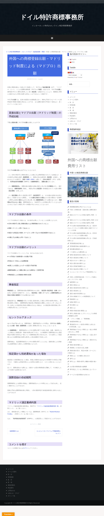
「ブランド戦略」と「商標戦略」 (80, 319)
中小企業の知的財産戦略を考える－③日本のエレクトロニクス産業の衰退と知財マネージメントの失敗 (83, 228)
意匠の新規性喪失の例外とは (79, 288)
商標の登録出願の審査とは (78, 310)
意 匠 (72, 107)
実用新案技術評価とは (77, 243)
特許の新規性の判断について (79, 258)
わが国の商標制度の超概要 (78, 366)
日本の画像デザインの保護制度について (82, 296)
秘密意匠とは (14, 431)
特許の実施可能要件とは (77, 266)
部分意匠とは (74, 305)
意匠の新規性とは (75, 291)
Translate (80, 77)
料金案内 (72, 116)
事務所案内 (73, 113)
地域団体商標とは (75, 321)
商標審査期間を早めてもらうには (80, 207)
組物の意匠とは (75, 302)
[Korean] (73, 72)
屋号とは (72, 358)
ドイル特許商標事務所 (52, 16)
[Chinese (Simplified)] (69, 72)
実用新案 (72, 105)
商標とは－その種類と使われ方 (80, 356)
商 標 (72, 110)
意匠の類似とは (75, 285)
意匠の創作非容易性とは (77, 293)
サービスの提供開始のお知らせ (80, 374)
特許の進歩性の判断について (79, 269)
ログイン (26, 448)
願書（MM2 (30, 179)
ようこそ (72, 97)
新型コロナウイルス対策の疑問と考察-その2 (84, 220)
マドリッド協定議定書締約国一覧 (48, 406)
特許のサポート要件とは (77, 260)
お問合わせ (73, 118)
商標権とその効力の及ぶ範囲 (79, 348)
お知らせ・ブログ (75, 121)
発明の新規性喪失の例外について (80, 255)
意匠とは (72, 308)
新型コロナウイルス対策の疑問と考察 (82, 223)
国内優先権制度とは (76, 249)
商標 (39, 424)
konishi (40, 79)
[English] (71, 72)
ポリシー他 (73, 124)
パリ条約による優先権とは (78, 252)
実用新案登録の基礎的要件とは (80, 246)
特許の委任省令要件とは (77, 263)
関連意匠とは (74, 299)
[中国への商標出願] (83, 187)
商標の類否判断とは (76, 345)
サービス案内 (74, 99)
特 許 (72, 102)
